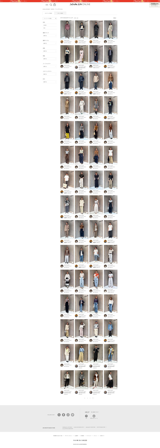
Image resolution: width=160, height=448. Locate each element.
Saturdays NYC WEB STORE (90, 427)
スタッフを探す (60, 13)
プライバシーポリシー (68, 435)
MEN (44, 28)
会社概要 (76, 435)
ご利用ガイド (102, 435)
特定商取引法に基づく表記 (57, 435)
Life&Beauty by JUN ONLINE (67, 427)
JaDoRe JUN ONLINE (80, 4)
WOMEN (45, 25)
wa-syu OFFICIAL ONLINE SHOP (67, 428)
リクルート (95, 435)
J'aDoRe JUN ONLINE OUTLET (79, 427)
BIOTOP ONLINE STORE (101, 427)
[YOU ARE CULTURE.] (80, 440)
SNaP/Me (52, 9)
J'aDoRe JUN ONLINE (46, 9)
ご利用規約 (82, 435)
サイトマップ (88, 435)
